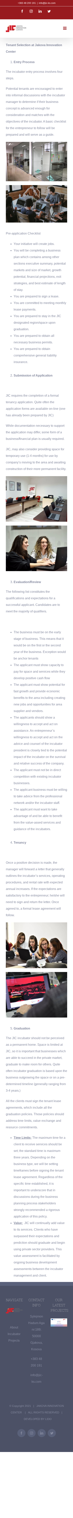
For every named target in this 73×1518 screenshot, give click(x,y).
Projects (14, 1340)
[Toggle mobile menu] (65, 28)
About (14, 1327)
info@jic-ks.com (47, 3)
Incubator (14, 1334)
